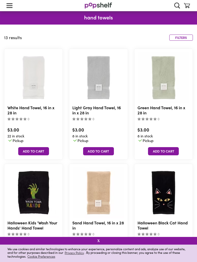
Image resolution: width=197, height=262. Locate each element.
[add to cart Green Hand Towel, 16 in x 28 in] (163, 151)
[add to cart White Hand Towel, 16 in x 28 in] (33, 151)
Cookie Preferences (41, 256)
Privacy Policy (74, 252)
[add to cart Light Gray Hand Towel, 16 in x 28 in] (98, 151)
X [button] (98, 241)
